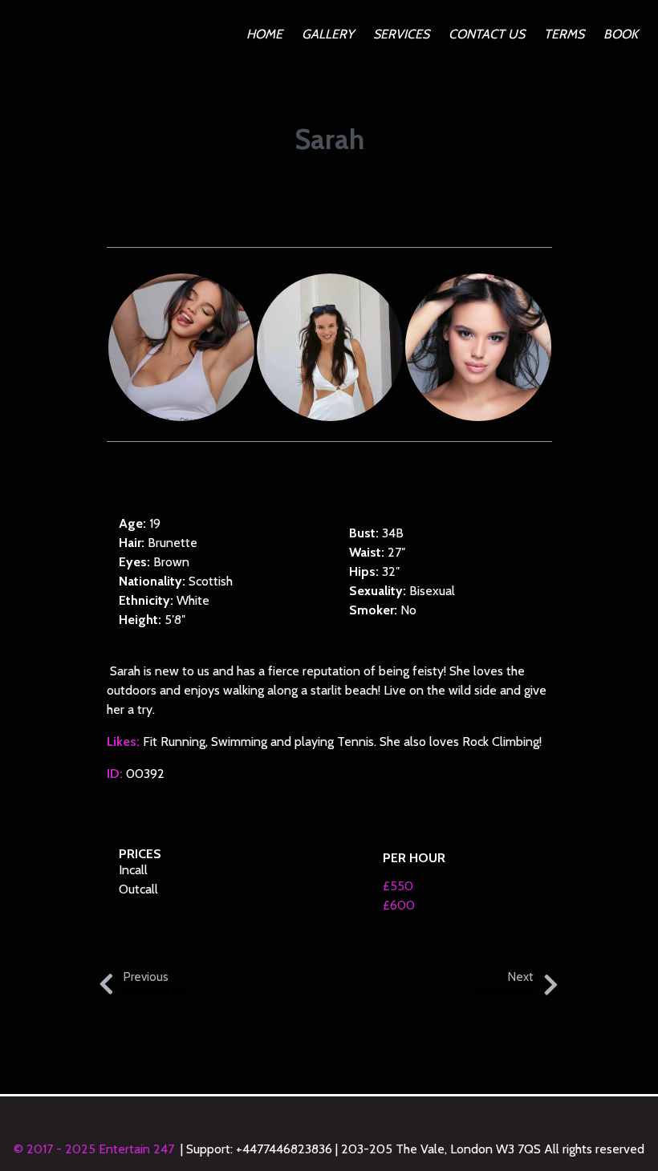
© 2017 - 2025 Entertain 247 (95, 1149)
